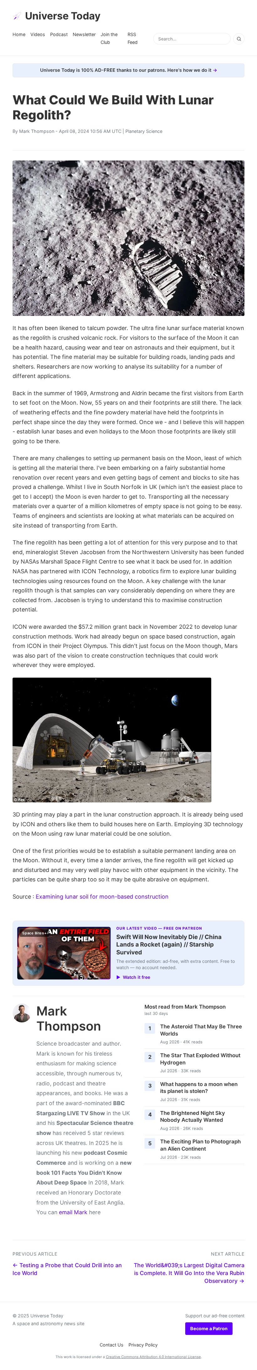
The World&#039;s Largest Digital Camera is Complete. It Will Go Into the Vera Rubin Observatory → (189, 1273)
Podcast (59, 34)
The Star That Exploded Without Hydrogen (200, 1059)
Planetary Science (143, 131)
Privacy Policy (143, 1344)
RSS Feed (133, 38)
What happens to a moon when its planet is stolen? (199, 1087)
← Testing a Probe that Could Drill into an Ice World (67, 1269)
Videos (37, 34)
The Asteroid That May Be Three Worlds (201, 1030)
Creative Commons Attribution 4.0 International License (153, 1357)
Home (19, 34)
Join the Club (109, 38)
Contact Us (111, 1344)
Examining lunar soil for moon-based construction (102, 896)
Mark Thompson (36, 131)
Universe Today (63, 16)
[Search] (238, 39)
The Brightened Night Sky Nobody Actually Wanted (192, 1116)
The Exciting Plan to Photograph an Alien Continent (200, 1145)
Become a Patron (209, 1328)
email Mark (73, 1212)
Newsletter (84, 34)
